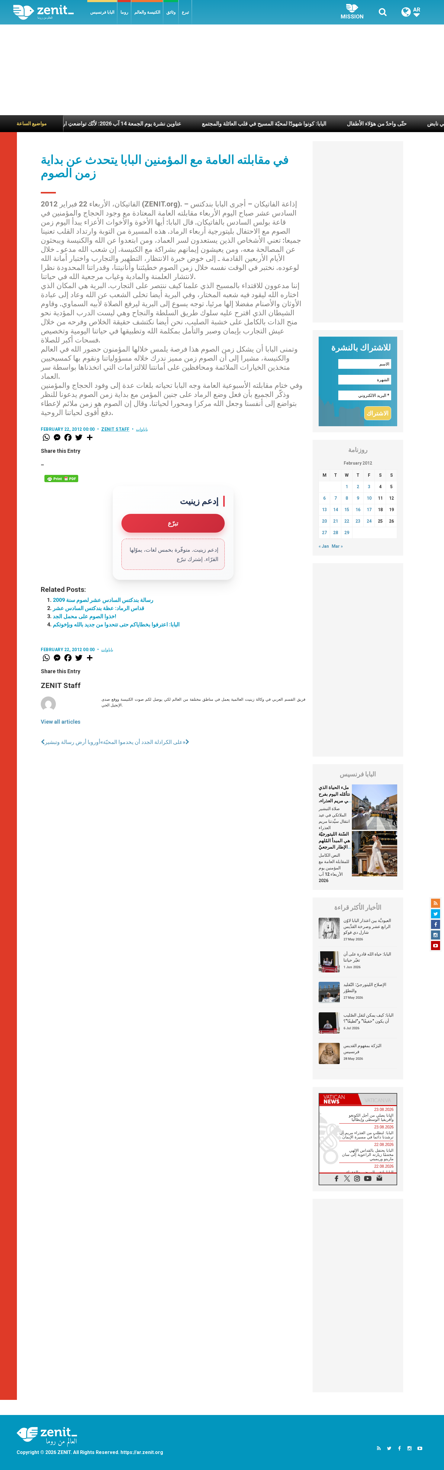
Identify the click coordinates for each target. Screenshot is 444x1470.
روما (124, 12)
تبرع (185, 12)
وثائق (171, 12)
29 (346, 532)
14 (335, 509)
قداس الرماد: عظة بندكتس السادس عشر (98, 608)
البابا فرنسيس (102, 12)
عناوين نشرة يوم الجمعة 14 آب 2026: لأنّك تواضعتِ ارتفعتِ (81, 123)
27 (324, 532)
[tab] (338, 1099)
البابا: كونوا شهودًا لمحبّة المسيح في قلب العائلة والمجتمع (229, 123)
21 (335, 521)
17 (369, 509)
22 (346, 521)
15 (346, 509)
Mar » (337, 546)
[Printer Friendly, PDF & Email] (61, 478)
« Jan (324, 546)
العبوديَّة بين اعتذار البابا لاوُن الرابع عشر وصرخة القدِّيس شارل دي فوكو (367, 926)
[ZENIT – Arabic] (50, 12)
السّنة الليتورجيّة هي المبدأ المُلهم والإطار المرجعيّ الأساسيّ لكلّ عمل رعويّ (334, 847)
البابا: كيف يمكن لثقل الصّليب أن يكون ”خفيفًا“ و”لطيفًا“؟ (368, 1018)
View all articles (60, 722)
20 (324, 521)
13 (324, 509)
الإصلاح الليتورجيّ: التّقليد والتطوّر (364, 987)
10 (369, 498)
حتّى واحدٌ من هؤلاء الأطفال (342, 123)
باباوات (142, 429)
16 (358, 509)
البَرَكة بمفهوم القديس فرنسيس (362, 1048)
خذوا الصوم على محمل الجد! (84, 616)
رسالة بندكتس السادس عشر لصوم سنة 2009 (103, 600)
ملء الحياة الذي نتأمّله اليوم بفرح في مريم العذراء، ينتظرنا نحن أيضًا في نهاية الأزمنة (334, 800)
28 (335, 532)
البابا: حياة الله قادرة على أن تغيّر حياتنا (367, 957)
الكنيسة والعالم (147, 12)
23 (358, 521)
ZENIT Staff (115, 429)
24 (369, 521)
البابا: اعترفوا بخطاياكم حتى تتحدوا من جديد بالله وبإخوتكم (116, 624)
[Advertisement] (222, 70)
